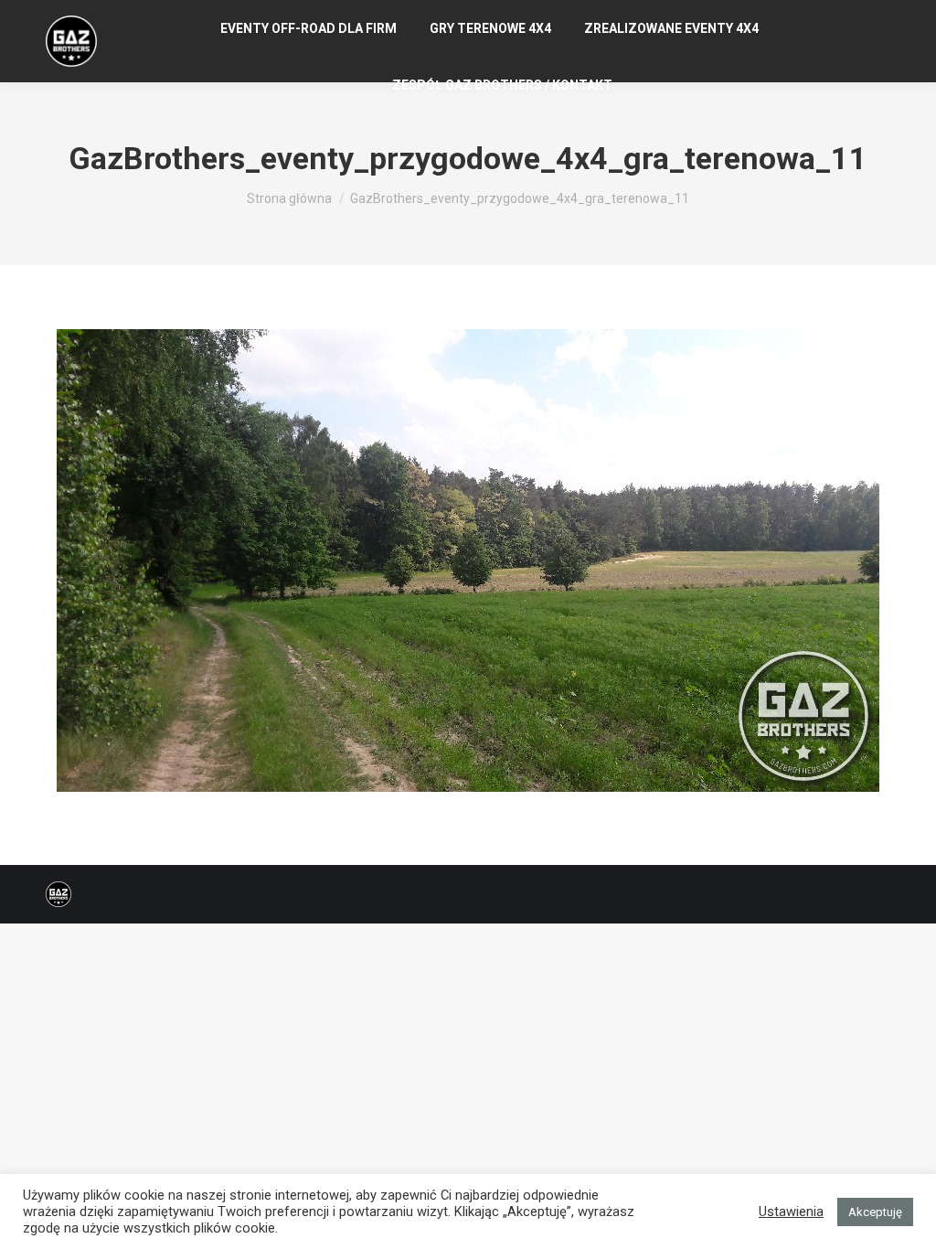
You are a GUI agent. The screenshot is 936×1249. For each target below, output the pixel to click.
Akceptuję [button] (875, 1212)
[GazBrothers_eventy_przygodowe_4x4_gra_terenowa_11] (468, 560)
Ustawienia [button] (791, 1211)
